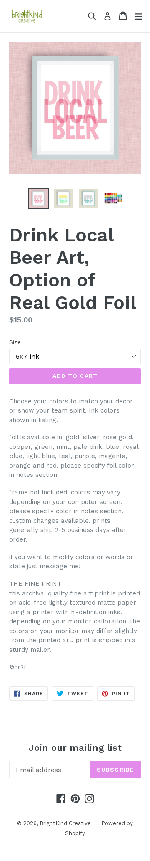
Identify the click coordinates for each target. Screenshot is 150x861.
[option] (38, 198)
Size (15, 342)
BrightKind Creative (65, 823)
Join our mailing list (75, 747)
